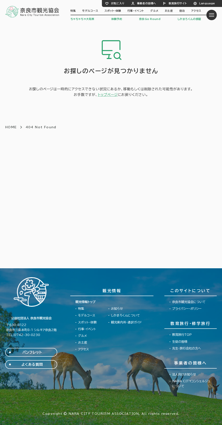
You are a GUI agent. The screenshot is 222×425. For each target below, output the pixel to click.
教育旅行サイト (178, 3)
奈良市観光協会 (32, 11)
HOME (11, 127)
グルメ (154, 10)
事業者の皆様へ (146, 3)
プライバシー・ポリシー (186, 308)
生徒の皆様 (179, 341)
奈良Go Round (150, 19)
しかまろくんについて (125, 315)
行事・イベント (135, 10)
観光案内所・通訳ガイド (126, 322)
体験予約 (116, 19)
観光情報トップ (85, 301)
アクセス (196, 10)
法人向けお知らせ (184, 374)
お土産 (169, 10)
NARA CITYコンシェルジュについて (191, 384)
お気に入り (117, 3)
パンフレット (32, 352)
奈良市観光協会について (189, 301)
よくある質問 (32, 364)
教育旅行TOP (182, 334)
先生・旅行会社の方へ (186, 348)
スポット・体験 (112, 10)
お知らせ (117, 308)
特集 (73, 10)
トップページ (108, 94)
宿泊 (182, 10)
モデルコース (90, 10)
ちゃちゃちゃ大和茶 (82, 19)
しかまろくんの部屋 (189, 19)
